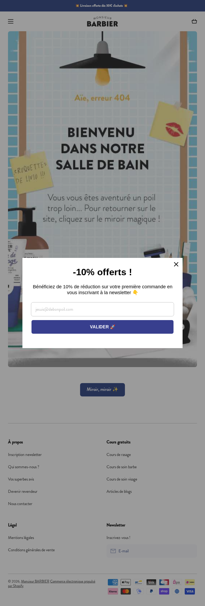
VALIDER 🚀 (102, 327)
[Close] (176, 264)
